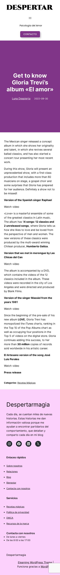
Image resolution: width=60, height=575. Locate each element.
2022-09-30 (41, 98)
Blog (8, 477)
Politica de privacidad (17, 512)
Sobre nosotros (14, 465)
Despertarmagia (28, 404)
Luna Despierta (21, 98)
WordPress (47, 566)
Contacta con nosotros (18, 488)
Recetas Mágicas (26, 382)
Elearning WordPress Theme (35, 562)
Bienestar (11, 482)
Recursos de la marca (17, 523)
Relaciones (12, 471)
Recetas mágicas (15, 506)
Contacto (30, 34)
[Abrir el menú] (30, 18)
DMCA (9, 517)
